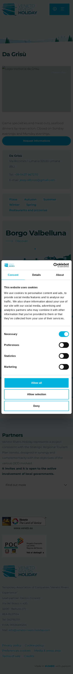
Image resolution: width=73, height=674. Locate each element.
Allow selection (36, 394)
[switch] (64, 345)
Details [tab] (36, 274)
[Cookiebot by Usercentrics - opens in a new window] (53, 265)
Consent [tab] (13, 274)
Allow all (36, 382)
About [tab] (60, 274)
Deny (36, 405)
